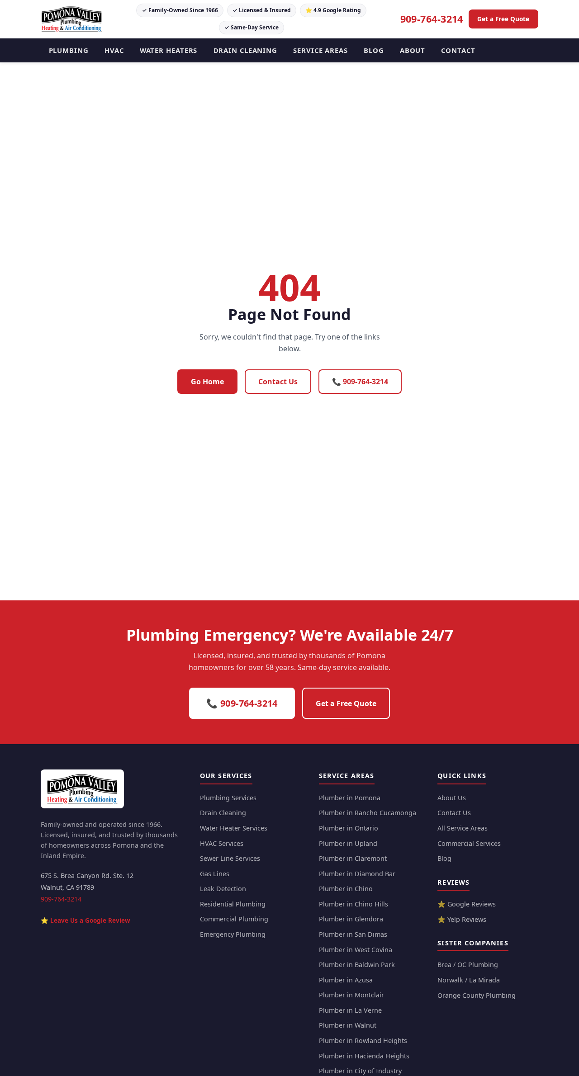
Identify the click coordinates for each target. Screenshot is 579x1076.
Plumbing (69, 50)
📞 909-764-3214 (360, 382)
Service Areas (320, 50)
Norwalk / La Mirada (468, 980)
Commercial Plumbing (234, 919)
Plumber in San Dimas (353, 934)
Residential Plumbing (233, 904)
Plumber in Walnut (347, 1025)
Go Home (207, 382)
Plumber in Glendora (351, 919)
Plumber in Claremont (353, 858)
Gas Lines (214, 873)
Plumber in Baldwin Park (357, 964)
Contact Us (278, 382)
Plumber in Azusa (346, 980)
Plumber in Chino (346, 888)
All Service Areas (462, 828)
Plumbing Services (228, 797)
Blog (374, 50)
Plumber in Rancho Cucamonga (367, 812)
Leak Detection (223, 888)
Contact (458, 50)
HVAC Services (221, 843)
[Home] (82, 788)
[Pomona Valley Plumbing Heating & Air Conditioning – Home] (72, 19)
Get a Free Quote (503, 18)
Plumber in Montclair (351, 995)
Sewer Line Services (230, 858)
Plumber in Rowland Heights (363, 1040)
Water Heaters (169, 50)
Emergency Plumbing (233, 934)
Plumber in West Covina (355, 949)
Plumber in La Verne (350, 1010)
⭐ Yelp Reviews (461, 919)
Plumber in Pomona (349, 797)
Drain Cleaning (246, 50)
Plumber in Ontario (348, 828)
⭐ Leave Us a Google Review (85, 920)
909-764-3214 (431, 18)
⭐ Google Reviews (466, 904)
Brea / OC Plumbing (467, 964)
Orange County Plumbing (476, 995)
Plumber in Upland (348, 843)
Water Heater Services (233, 828)
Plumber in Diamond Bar (357, 873)
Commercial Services (469, 843)
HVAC (114, 50)
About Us (451, 797)
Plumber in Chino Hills (353, 904)
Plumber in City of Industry (360, 1071)
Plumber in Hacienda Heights (364, 1056)
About (412, 50)
